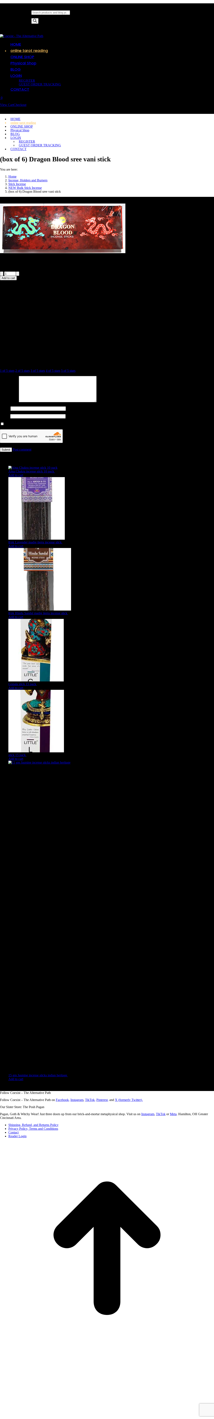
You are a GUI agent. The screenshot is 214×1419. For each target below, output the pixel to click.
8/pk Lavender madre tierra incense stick (35, 542)
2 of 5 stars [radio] (22, 370)
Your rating (8, 363)
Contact (13, 1132)
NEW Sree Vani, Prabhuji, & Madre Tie (42, 314)
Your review (9, 401)
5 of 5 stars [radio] (68, 370)
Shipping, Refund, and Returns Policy (33, 1125)
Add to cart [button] (15, 475)
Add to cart (8, 278)
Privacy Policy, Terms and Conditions (33, 1128)
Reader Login (17, 1136)
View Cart (7, 105)
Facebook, (63, 1100)
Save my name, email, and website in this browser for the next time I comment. (57, 424)
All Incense (77, 314)
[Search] (34, 21)
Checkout (20, 105)
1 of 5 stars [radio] (7, 370)
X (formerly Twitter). (129, 1100)
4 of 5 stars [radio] (53, 370)
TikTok (161, 1114)
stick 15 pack (17, 755)
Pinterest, (102, 1100)
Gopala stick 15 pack (22, 684)
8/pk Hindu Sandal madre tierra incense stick (38, 613)
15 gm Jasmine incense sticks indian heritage (38, 1075)
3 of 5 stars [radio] (38, 370)
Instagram (76, 1100)
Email (5, 416)
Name (5, 408)
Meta (173, 1114)
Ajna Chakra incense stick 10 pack (31, 471)
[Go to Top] (107, 1354)
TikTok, (90, 1100)
